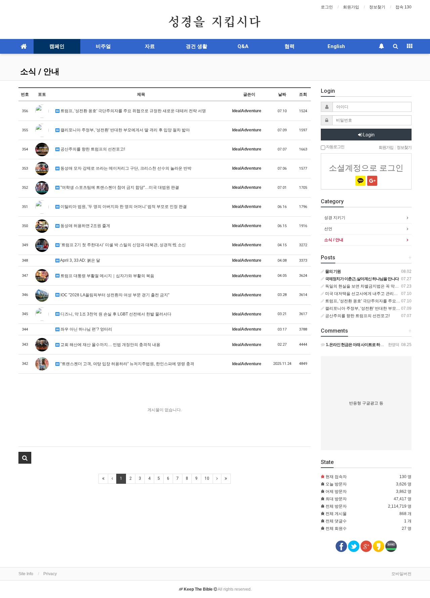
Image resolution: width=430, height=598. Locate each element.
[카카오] (360, 181)
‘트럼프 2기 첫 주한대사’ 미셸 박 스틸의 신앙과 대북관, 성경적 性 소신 (122, 245)
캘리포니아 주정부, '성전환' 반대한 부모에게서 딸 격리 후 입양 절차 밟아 (124, 130)
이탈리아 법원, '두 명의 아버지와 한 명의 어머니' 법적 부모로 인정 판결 (123, 206)
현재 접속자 (336, 476)
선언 (328, 228)
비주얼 (103, 46)
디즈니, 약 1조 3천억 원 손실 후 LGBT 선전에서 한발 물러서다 (115, 314)
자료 (150, 46)
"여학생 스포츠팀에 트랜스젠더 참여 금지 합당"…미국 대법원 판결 (119, 187)
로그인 (327, 7)
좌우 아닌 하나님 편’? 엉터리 (85, 329)
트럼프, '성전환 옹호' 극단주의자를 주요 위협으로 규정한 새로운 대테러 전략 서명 (132, 111)
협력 (290, 46)
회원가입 (351, 7)
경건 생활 (196, 46)
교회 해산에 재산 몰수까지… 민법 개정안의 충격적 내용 (109, 344)
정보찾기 (377, 7)
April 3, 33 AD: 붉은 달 (79, 260)
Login (368, 134)
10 (207, 478)
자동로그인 (334, 146)
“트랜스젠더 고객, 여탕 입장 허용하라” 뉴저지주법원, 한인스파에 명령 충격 (126, 363)
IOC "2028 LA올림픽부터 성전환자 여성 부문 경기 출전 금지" (114, 295)
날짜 (282, 94)
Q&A (243, 46)
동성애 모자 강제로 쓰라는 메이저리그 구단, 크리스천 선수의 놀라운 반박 (125, 168)
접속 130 (403, 7)
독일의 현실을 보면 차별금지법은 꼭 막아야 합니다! (370, 286)
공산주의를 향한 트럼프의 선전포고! (92, 149)
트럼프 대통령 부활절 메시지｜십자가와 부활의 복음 (106, 275)
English (336, 46)
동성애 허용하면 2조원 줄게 (84, 225)
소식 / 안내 (39, 71)
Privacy (50, 573)
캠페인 (56, 46)
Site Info (25, 573)
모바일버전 (401, 573)
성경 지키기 (334, 217)
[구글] (372, 181)
